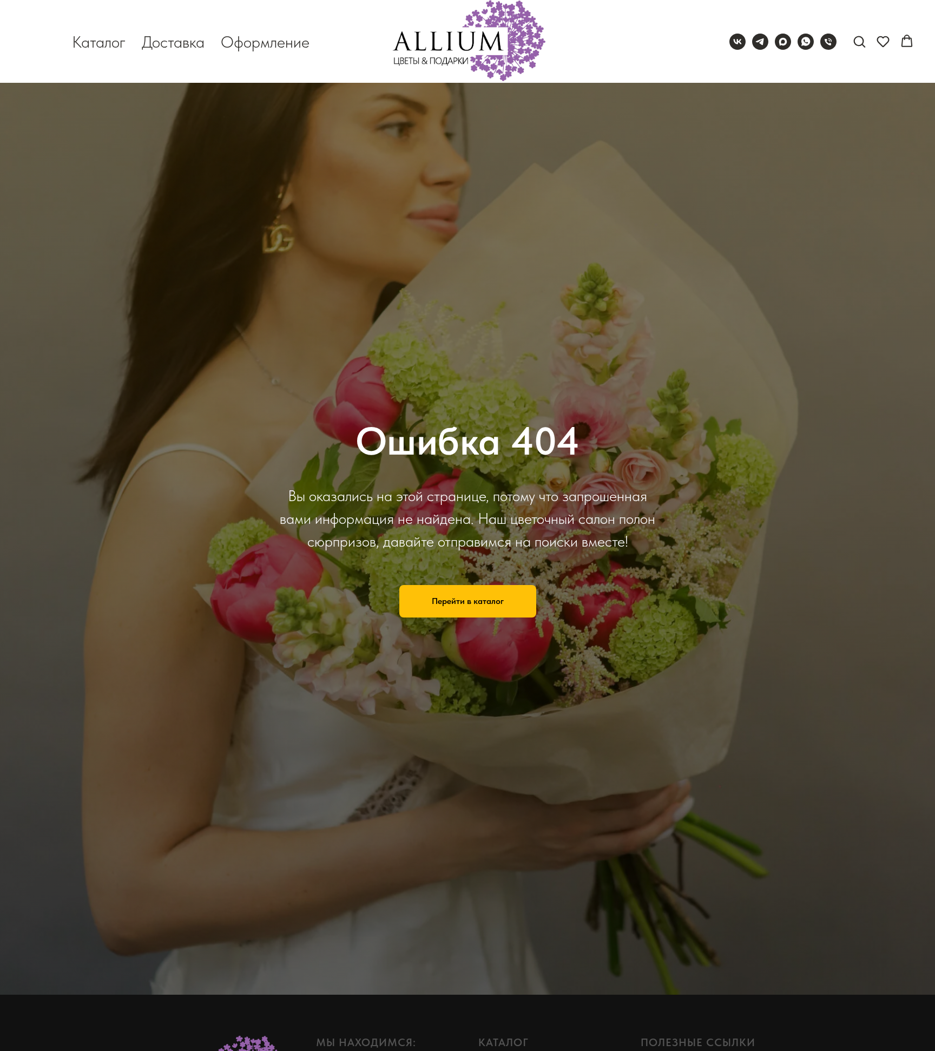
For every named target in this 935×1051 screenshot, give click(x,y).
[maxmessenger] (783, 42)
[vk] (737, 42)
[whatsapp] (806, 42)
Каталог (99, 41)
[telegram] (760, 42)
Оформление (265, 41)
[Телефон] (828, 42)
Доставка (173, 41)
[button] (859, 41)
